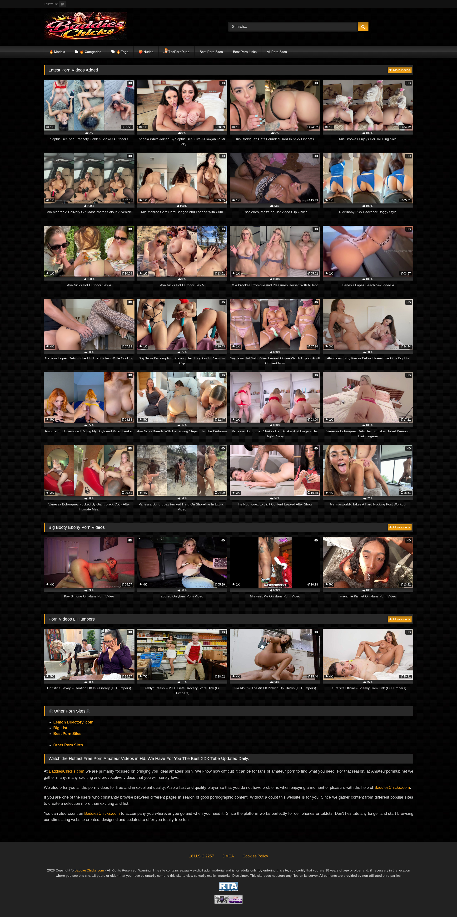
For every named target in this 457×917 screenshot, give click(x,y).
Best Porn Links (245, 52)
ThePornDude (178, 52)
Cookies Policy (255, 856)
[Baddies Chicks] (85, 27)
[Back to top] (442, 902)
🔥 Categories (90, 52)
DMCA (228, 856)
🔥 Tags (122, 52)
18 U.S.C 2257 (201, 856)
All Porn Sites (277, 52)
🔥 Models (57, 52)
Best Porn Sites (211, 52)
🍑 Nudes (146, 52)
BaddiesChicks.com (66, 771)
